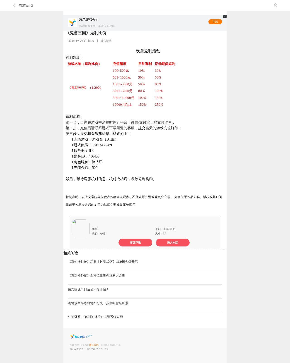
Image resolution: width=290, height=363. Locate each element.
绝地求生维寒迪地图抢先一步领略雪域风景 (98, 303)
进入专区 (172, 242)
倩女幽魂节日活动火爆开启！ (88, 289)
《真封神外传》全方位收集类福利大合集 (96, 275)
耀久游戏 (93, 345)
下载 (215, 21)
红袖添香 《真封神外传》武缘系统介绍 (95, 317)
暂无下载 (135, 242)
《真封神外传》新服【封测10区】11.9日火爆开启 (103, 261)
